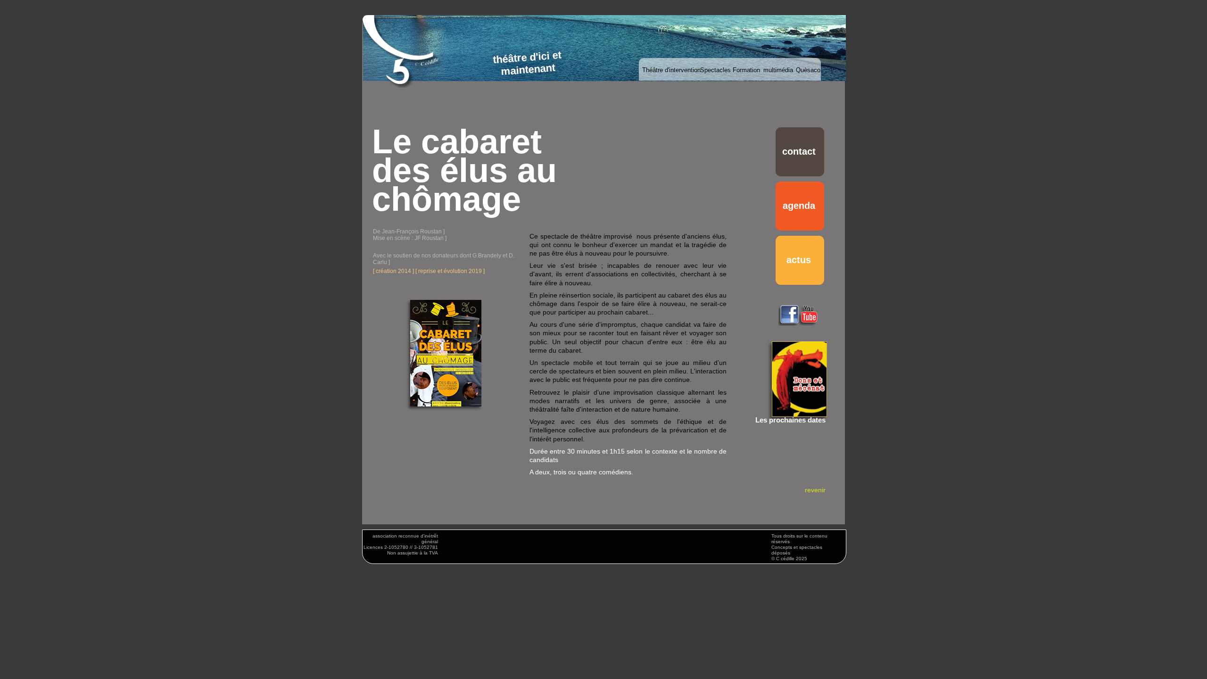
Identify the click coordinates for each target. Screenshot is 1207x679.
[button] (604, 55)
